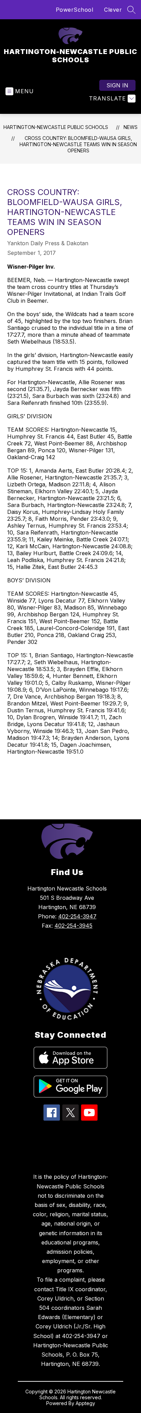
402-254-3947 (77, 916)
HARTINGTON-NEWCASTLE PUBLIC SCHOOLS (55, 127)
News (131, 127)
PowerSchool (74, 9)
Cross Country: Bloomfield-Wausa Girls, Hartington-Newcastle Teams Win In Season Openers (78, 144)
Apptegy (85, 1403)
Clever (113, 9)
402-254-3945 (73, 925)
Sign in (117, 85)
